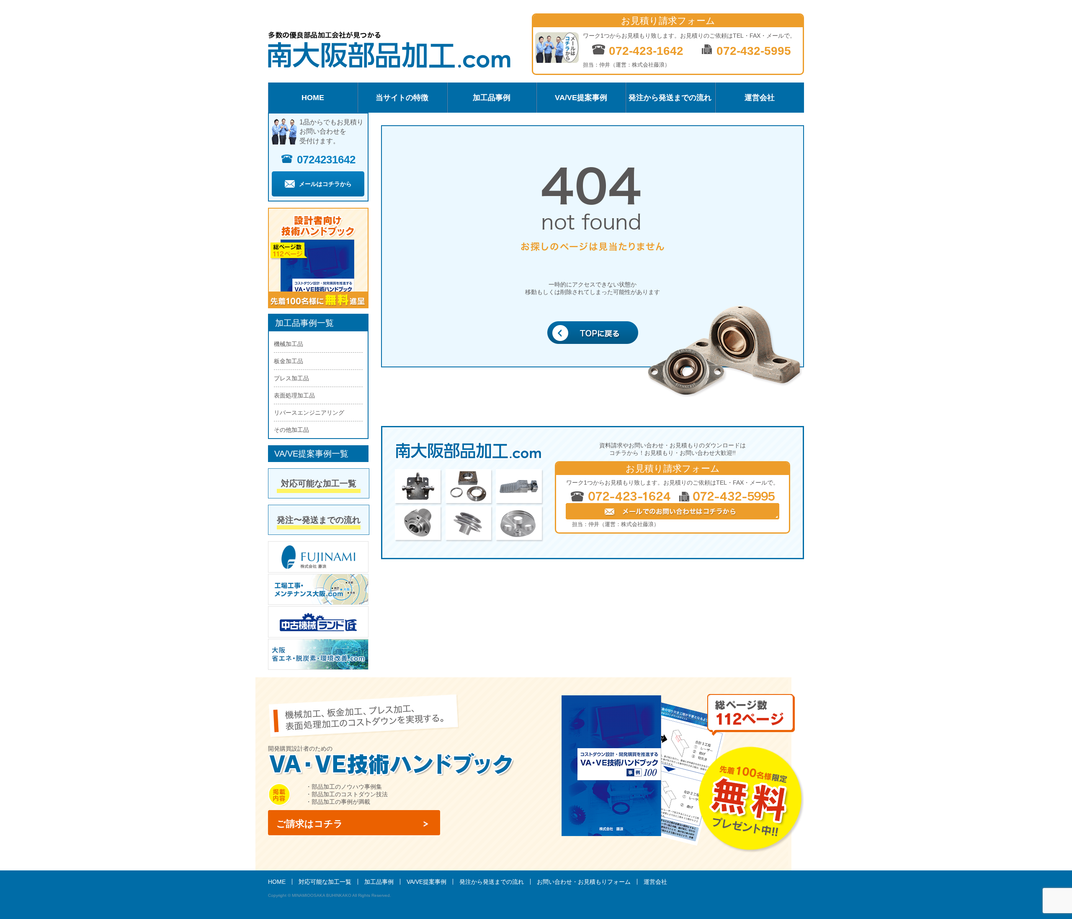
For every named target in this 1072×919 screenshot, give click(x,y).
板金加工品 (288, 361)
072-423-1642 (644, 50)
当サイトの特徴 (402, 97)
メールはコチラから (325, 184)
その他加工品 (291, 429)
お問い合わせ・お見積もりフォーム (584, 881)
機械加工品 (288, 344)
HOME (313, 97)
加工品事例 (491, 97)
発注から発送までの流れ (670, 97)
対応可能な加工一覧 (318, 483)
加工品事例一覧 (304, 323)
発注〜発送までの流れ (319, 519)
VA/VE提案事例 (581, 97)
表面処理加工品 (294, 395)
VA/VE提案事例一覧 (311, 453)
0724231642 (326, 159)
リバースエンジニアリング (309, 412)
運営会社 (760, 97)
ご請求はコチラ (309, 823)
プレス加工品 (291, 378)
